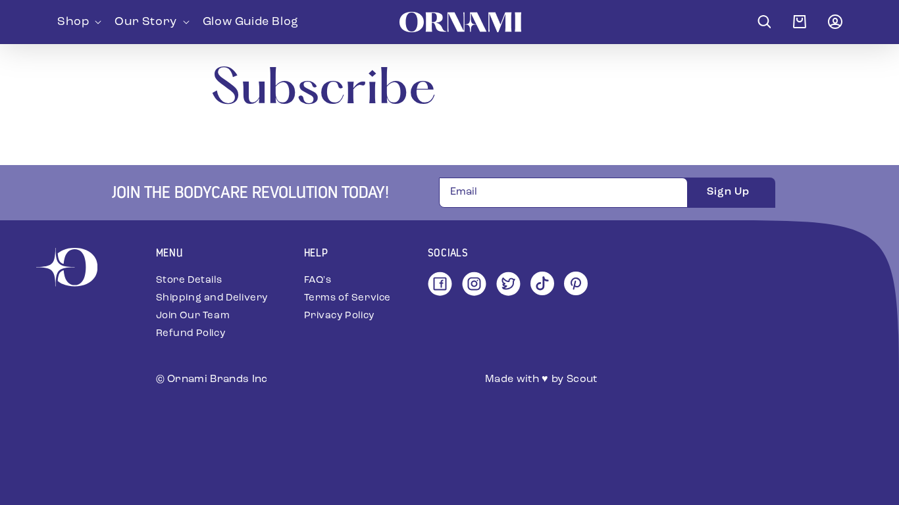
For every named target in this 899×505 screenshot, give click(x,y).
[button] (78, 22)
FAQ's (318, 280)
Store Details (189, 280)
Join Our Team (193, 316)
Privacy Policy (339, 316)
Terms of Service (348, 298)
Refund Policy (191, 334)
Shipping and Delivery (212, 298)
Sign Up (728, 192)
